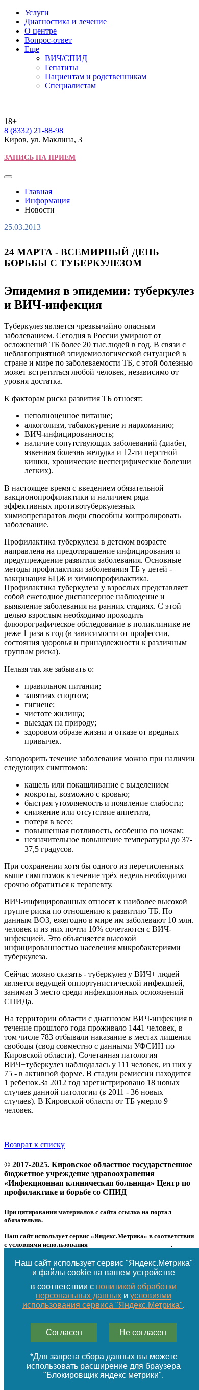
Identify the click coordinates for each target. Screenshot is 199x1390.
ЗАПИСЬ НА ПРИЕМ (40, 157)
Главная (38, 191)
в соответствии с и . (103, 1295)
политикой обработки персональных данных (106, 1291)
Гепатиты (61, 67)
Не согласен (142, 1332)
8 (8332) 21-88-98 (33, 130)
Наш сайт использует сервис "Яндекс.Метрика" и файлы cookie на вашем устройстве (104, 1268)
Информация (47, 200)
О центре (40, 30)
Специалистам (70, 85)
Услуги (36, 12)
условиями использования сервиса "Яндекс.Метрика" (102, 1300)
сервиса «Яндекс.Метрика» (130, 1244)
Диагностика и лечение (65, 21)
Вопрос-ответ (48, 40)
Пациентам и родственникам (95, 76)
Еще (31, 49)
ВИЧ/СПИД (66, 58)
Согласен (64, 1332)
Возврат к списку (34, 1144)
